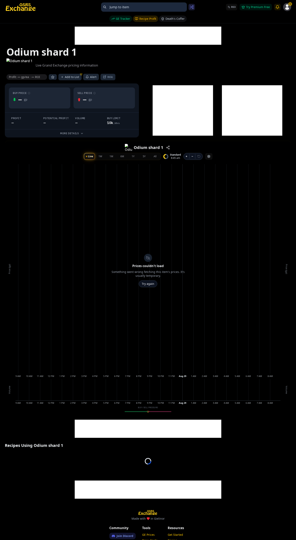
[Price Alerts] (277, 7)
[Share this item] (168, 147)
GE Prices (148, 535)
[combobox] (144, 7)
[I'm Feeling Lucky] (191, 7)
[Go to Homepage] (21, 7)
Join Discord (125, 536)
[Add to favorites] (53, 77)
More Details (69, 133)
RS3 (233, 7)
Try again (148, 284)
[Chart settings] (208, 156)
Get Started (175, 535)
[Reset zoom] (199, 156)
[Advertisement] (148, 36)
